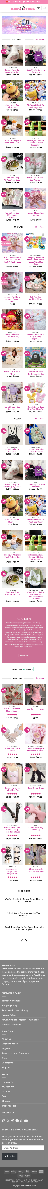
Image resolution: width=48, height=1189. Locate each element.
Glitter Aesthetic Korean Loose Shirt (36, 870)
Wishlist (6, 1091)
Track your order (10, 1106)
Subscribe (10, 1156)
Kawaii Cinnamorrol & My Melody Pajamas (35, 336)
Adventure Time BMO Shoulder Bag (36, 373)
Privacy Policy (9, 1015)
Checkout (6, 1101)
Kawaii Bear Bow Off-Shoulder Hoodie (12, 215)
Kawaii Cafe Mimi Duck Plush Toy (12, 335)
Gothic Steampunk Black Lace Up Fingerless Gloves (12, 829)
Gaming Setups (36, 637)
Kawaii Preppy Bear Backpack (12, 408)
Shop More (39, 39)
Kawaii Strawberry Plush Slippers (12, 710)
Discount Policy (10, 1043)
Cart (4, 1096)
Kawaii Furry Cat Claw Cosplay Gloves (12, 71)
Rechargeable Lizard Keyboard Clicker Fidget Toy (35, 142)
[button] (3, 8)
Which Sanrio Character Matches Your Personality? (24, 914)
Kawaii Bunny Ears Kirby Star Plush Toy (35, 408)
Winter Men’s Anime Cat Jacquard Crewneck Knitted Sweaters (36, 595)
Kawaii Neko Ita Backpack (12, 450)
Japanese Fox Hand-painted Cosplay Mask (12, 299)
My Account (8, 1086)
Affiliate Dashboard (11, 1024)
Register (6, 1048)
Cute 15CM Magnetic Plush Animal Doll (12, 141)
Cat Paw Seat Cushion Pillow (35, 298)
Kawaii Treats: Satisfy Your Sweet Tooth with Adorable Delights (24, 928)
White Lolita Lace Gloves (12, 749)
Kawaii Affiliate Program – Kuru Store (20, 1020)
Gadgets (34, 639)
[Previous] (22, 941)
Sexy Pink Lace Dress (36, 709)
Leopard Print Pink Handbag (36, 214)
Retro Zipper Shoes (36, 788)
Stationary (20, 637)
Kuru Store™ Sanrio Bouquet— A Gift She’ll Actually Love (12, 260)
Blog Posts (7, 1067)
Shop (4, 1058)
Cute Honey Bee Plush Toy (12, 106)
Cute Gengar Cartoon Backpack (36, 71)
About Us (6, 1039)
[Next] (26, 941)
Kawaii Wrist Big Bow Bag (35, 828)
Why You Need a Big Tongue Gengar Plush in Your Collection (24, 900)
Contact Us (7, 1062)
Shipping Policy (9, 1005)
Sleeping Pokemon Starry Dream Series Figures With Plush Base (35, 261)
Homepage (7, 1082)
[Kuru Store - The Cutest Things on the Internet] (23, 8)
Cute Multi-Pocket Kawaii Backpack (36, 450)
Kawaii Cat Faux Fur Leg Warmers (35, 179)
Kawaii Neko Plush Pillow (12, 373)
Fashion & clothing (26, 635)
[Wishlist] (38, 8)
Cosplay (20, 639)
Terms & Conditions (11, 1001)
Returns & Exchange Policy (15, 1010)
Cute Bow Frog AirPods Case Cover (12, 179)
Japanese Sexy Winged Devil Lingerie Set (12, 871)
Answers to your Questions (15, 1053)
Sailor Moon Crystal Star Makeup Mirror (35, 749)
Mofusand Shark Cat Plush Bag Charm (35, 106)
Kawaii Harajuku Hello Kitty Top (12, 789)
